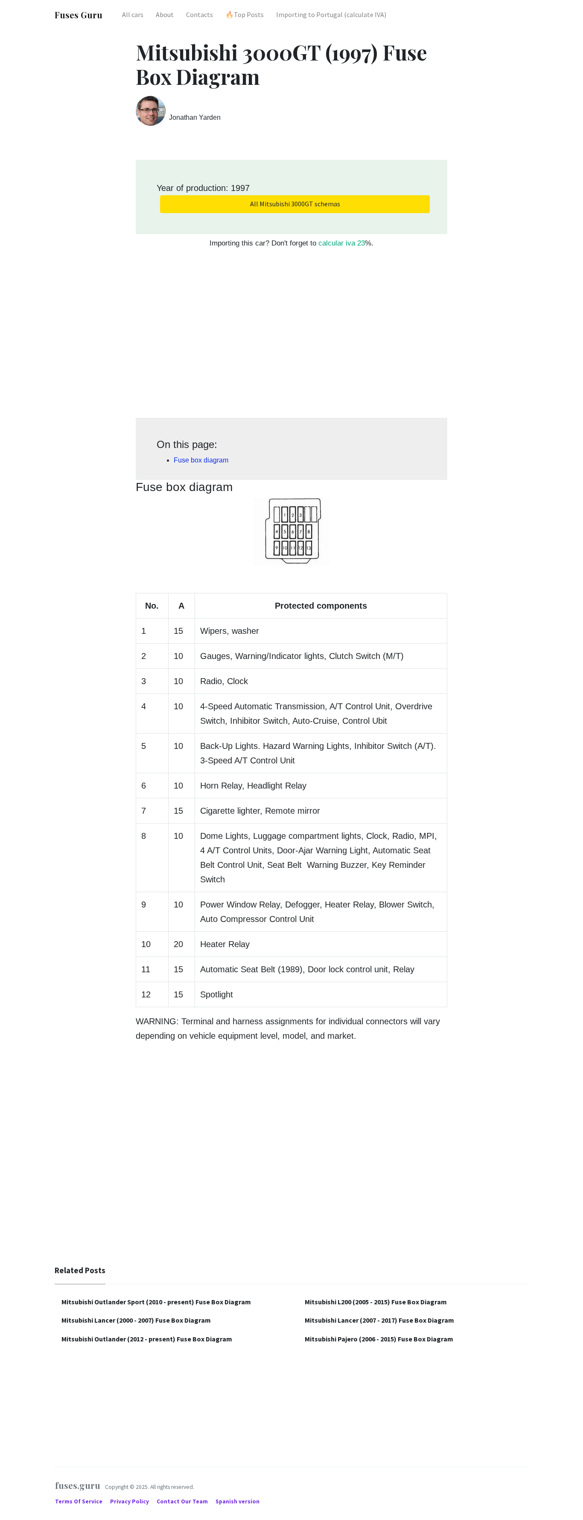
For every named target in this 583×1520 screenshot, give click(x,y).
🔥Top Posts (244, 14)
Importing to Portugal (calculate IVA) (331, 14)
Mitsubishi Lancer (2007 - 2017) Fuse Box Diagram (379, 1320)
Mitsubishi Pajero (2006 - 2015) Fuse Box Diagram (379, 1339)
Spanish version (237, 1501)
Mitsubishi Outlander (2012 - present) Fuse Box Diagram (146, 1339)
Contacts (199, 14)
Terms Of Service (79, 1501)
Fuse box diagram (201, 460)
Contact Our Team (182, 1501)
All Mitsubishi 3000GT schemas (295, 203)
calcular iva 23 (341, 243)
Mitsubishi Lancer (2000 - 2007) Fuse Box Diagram (136, 1320)
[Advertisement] (291, 337)
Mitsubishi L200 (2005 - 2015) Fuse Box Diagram (376, 1301)
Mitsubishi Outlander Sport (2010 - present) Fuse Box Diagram (156, 1301)
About (165, 14)
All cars (132, 14)
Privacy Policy (130, 1501)
